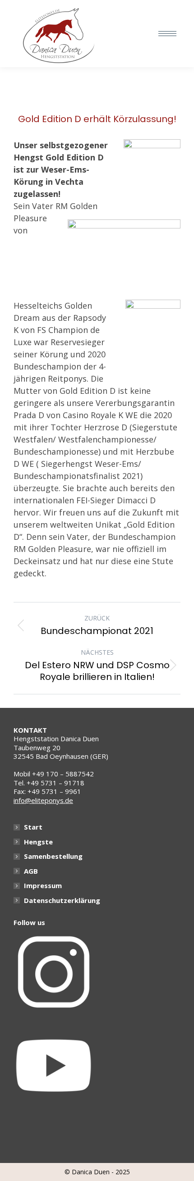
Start (33, 827)
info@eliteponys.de (43, 800)
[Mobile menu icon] (167, 33)
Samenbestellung (53, 856)
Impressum (43, 885)
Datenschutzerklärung (62, 900)
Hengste (38, 842)
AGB (31, 871)
